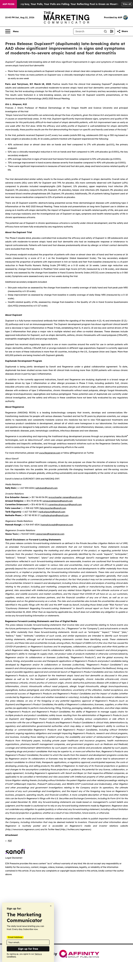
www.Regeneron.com (49, 453)
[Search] (105, 31)
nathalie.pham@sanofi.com (54, 515)
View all (127, 4)
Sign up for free (28, 948)
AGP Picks (8, 4)
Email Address (15, 937)
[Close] (50, 906)
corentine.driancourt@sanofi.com (65, 504)
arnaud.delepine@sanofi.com (58, 501)
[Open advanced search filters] (111, 31)
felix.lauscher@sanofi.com (53, 508)
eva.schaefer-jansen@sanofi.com (65, 497)
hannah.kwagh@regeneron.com (57, 524)
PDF (10, 840)
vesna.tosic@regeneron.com (50, 534)
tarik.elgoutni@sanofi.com (52, 511)
